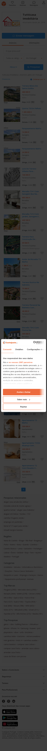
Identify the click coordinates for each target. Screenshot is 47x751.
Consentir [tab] (7, 349)
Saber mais (22, 399)
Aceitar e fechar (23, 392)
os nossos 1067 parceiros (20, 362)
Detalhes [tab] (19, 349)
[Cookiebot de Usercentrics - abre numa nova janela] (33, 342)
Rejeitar (23, 407)
